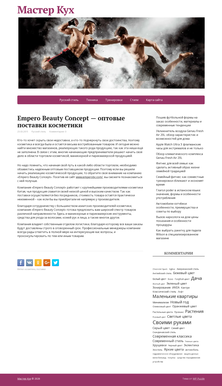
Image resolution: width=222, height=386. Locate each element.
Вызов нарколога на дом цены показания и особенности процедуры (177, 221)
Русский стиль (69, 100)
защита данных (191, 354)
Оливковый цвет (162, 306)
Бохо (170, 279)
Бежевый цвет (184, 273)
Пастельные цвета (163, 312)
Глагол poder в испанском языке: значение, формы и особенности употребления (178, 194)
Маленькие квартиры (175, 296)
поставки (41, 269)
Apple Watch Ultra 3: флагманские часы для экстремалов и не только (179, 146)
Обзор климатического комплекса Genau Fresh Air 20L (179, 156)
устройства (158, 361)
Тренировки (113, 100)
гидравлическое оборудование (167, 354)
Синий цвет (178, 328)
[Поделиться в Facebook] (20, 262)
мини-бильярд (159, 357)
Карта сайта (154, 100)
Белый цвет (159, 279)
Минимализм (161, 302)
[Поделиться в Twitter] (55, 262)
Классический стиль (164, 291)
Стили (134, 100)
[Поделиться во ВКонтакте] (29, 262)
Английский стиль (162, 273)
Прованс (179, 312)
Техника (92, 100)
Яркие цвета (174, 349)
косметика (30, 269)
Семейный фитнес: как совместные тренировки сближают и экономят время (180, 181)
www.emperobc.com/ (89, 177)
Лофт (180, 291)
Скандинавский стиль (164, 332)
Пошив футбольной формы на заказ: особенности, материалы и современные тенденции (179, 121)
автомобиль (192, 349)
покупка (171, 357)
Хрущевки (159, 345)
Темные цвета (191, 341)
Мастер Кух (45, 10)
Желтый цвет (159, 284)
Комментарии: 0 (57, 131)
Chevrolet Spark (160, 269)
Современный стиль (168, 341)
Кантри (185, 287)
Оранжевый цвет (184, 306)
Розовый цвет (159, 317)
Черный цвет (175, 345)
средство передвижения (188, 357)
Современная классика (172, 336)
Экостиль (158, 349)
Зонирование (162, 287)
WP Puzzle (199, 378)
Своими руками (172, 322)
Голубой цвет (182, 279)
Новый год (179, 301)
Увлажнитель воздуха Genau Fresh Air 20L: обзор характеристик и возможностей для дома (179, 135)
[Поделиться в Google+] (46, 262)
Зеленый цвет (176, 283)
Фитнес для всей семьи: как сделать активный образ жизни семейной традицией (177, 167)
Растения (194, 311)
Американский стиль (188, 269)
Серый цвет (161, 328)
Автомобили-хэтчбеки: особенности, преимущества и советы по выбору (177, 207)
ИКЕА (176, 287)
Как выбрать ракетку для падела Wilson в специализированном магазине (178, 234)
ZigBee (172, 269)
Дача (196, 278)
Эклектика (191, 345)
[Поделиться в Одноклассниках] (38, 262)
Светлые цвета (179, 316)
